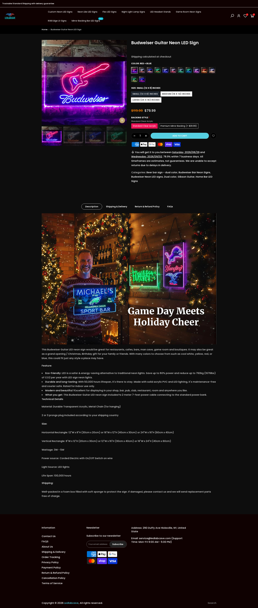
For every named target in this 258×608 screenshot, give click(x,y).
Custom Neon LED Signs (60, 11)
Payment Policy (51, 567)
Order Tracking (51, 557)
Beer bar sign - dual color (161, 172)
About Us (47, 546)
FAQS (45, 541)
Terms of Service (52, 583)
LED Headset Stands (160, 11)
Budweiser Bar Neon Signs (194, 172)
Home (44, 29)
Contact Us (49, 536)
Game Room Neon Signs (188, 11)
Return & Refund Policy (147, 206)
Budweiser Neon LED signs (147, 176)
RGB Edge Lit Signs (57, 20)
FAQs (170, 206)
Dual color (170, 176)
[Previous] (47, 82)
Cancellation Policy (53, 578)
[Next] (121, 82)
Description (91, 206)
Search (212, 603)
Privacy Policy (50, 562)
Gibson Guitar (186, 176)
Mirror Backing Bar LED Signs (87, 20)
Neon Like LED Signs (87, 11)
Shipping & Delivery (116, 206)
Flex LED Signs (109, 11)
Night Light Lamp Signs (133, 11)
